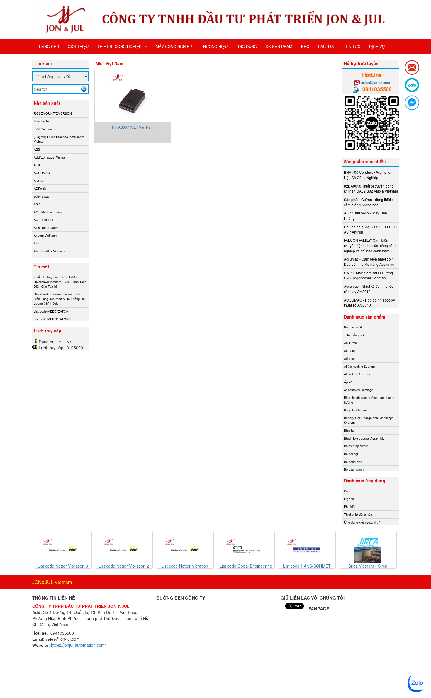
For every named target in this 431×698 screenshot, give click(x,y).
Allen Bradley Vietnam (49, 250)
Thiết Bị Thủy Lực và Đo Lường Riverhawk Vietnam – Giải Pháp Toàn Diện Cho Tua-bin (60, 281)
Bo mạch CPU (354, 327)
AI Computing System (359, 366)
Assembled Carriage (358, 389)
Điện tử (349, 498)
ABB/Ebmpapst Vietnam (50, 157)
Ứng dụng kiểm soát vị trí (362, 522)
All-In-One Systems (358, 374)
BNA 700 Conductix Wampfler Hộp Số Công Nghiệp (367, 175)
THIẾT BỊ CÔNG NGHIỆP (119, 46)
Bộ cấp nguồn (354, 469)
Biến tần (349, 430)
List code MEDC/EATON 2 (52, 318)
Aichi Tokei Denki (46, 227)
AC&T (38, 164)
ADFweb (40, 188)
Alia (36, 243)
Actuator (350, 350)
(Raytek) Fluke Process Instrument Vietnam (59, 139)
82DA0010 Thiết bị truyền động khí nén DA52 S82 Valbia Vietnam (371, 188)
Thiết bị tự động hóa (358, 514)
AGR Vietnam (43, 219)
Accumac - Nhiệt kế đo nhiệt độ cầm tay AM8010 (368, 289)
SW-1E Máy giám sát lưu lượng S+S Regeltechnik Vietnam (368, 275)
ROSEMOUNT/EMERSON (53, 113)
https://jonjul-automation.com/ (78, 645)
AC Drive (350, 342)
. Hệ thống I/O (354, 335)
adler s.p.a (41, 196)
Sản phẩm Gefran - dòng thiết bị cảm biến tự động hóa (369, 202)
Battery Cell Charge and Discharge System (368, 420)
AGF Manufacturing (48, 212)
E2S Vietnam (43, 129)
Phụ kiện (350, 506)
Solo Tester (42, 121)
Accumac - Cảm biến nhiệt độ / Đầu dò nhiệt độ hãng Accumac (369, 261)
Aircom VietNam (45, 235)
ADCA (38, 180)
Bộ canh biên (353, 461)
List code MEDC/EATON (51, 311)
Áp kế (348, 381)
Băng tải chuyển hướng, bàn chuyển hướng (369, 399)
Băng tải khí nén (355, 410)
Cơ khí (348, 490)
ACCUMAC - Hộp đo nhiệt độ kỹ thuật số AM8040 (369, 302)
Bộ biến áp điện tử (356, 445)
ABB (37, 149)
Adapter (349, 358)
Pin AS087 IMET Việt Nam (133, 127)
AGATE (39, 204)
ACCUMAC (42, 172)
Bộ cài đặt (351, 453)
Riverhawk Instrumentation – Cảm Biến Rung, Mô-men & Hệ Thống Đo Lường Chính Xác (59, 298)
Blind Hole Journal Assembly (364, 438)
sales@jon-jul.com (375, 82)
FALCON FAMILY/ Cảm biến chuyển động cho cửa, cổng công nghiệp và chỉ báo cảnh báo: (370, 245)
